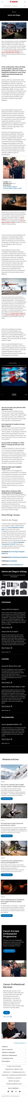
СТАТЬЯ (3, 820)
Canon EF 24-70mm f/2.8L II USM (13, 687)
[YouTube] (19, 1091)
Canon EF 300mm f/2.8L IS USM (14, 315)
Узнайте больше (6, 798)
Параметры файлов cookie (14, 1084)
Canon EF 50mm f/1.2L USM (11, 666)
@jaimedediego (12, 561)
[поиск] (2, 2)
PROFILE (14, 12)
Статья (3, 781)
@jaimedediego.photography (18, 557)
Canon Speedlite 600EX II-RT (12, 724)
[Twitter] (16, 1091)
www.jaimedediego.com (15, 564)
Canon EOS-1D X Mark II (10, 631)
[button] (25, 394)
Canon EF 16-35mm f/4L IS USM (10, 52)
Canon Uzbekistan (13, 1088)
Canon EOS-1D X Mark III (12, 51)
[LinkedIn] (12, 1091)
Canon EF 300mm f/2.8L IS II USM (12, 188)
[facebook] (8, 1091)
